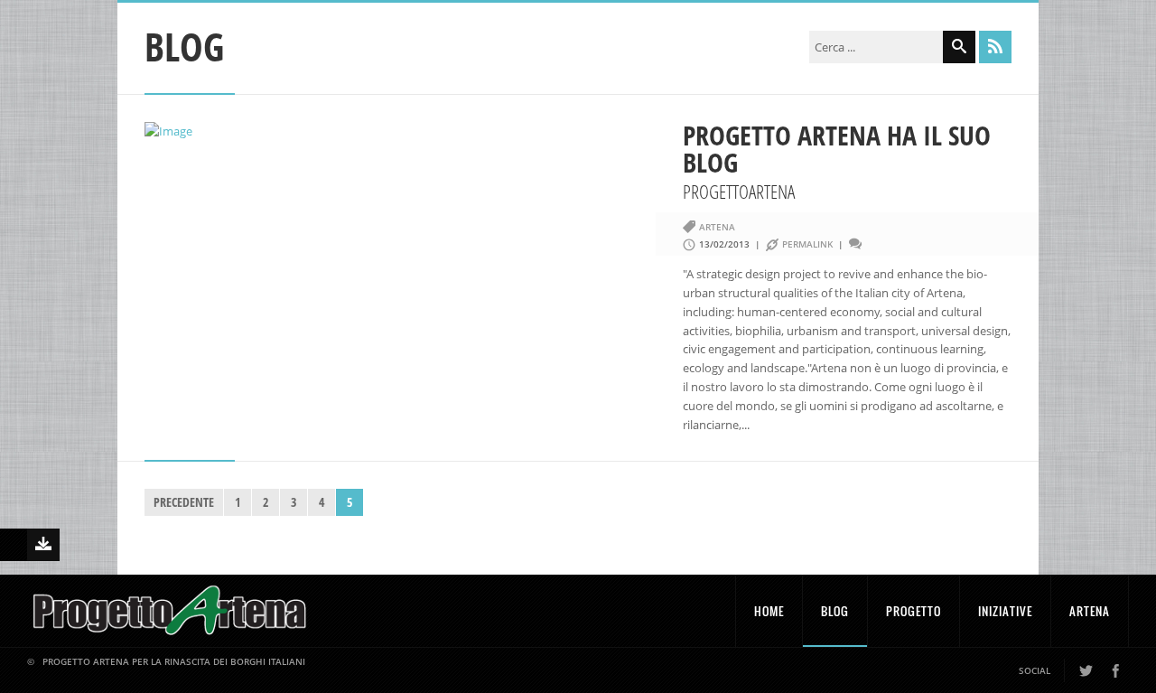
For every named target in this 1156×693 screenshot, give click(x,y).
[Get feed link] (995, 47)
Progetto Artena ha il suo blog (837, 149)
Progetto (913, 611)
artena (717, 226)
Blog (835, 611)
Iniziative (1005, 611)
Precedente (184, 501)
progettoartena (739, 191)
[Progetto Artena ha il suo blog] (404, 131)
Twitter (1085, 670)
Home (769, 611)
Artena (1089, 611)
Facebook (1115, 670)
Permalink (807, 244)
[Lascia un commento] (866, 244)
